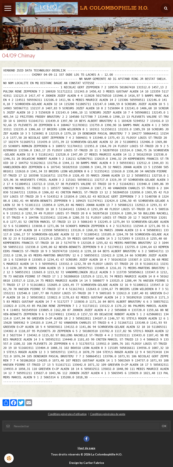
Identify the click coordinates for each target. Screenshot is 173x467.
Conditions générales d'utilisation (67, 414)
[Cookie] (9, 458)
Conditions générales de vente (107, 414)
